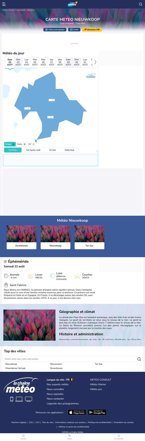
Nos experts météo (58, 384)
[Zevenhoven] (48, 100)
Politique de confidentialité (99, 422)
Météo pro (96, 389)
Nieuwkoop (30, 10)
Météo (5, 10)
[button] (49, 100)
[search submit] (139, 359)
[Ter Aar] (24, 108)
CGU (31, 422)
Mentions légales (18, 422)
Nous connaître (55, 389)
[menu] (4, 4)
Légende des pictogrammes (63, 403)
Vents (19, 144)
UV (29, 144)
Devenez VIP (93, 29)
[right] (95, 62)
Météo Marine (98, 384)
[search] (140, 4)
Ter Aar (99, 364)
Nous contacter (55, 398)
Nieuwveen (56, 364)
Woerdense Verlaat (15, 368)
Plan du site (47, 422)
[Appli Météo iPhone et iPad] (77, 412)
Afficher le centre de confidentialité (73, 427)
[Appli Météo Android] (97, 412)
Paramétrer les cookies (124, 422)
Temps (8, 144)
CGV (38, 422)
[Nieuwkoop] (47, 117)
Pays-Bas (12, 10)
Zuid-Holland (21, 10)
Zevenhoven (56, 368)
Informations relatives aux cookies (70, 422)
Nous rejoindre (55, 394)
